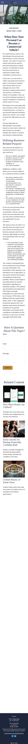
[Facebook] (12, 736)
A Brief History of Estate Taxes (11, 481)
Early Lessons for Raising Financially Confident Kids (12, 442)
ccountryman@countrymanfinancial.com (14, 733)
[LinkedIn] (15, 736)
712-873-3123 (15, 719)
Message (6, 353)
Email (4, 344)
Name (5, 334)
